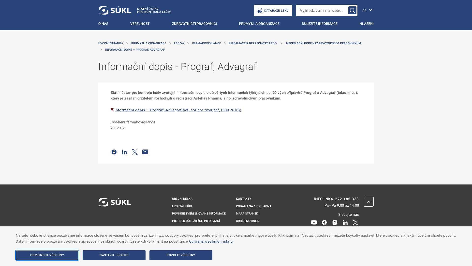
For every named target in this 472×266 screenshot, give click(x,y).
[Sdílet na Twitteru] (134, 152)
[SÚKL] (114, 215)
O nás (103, 24)
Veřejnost (140, 24)
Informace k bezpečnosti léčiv (253, 43)
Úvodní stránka (110, 43)
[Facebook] (324, 222)
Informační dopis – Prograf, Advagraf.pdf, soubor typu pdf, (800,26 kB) (178, 110)
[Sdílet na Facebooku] (114, 152)
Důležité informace (320, 24)
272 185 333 (347, 199)
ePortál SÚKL (182, 206)
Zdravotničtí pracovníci (194, 24)
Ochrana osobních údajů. (211, 241)
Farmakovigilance (206, 43)
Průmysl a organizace (259, 24)
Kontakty (243, 198)
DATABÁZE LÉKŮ (276, 10)
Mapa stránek (247, 213)
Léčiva (179, 43)
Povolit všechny (181, 255)
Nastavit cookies (114, 255)
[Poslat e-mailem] (145, 152)
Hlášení (367, 24)
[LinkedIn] (345, 222)
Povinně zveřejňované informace (199, 213)
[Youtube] (313, 222)
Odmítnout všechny (47, 255)
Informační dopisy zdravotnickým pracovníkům (323, 43)
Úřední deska (182, 198)
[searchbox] (326, 10)
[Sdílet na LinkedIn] (124, 152)
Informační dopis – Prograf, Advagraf (135, 49)
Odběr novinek (247, 221)
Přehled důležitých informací (196, 221)
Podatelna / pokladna (253, 206)
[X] (355, 222)
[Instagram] (334, 222)
